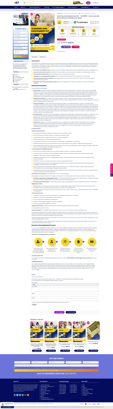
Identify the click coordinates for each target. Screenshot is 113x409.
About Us (23, 7)
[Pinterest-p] (20, 395)
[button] (61, 39)
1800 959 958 (70, 373)
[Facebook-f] (15, 395)
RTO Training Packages (58, 7)
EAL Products (18, 9)
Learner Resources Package (40, 88)
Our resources (35, 228)
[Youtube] (28, 395)
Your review (35, 286)
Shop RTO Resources (34, 7)
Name (33, 293)
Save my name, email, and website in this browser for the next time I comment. (51, 302)
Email (33, 297)
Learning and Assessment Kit (71, 13)
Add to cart (67, 47)
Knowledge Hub (85, 7)
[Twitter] (17, 395)
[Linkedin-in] (22, 395)
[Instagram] (25, 395)
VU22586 (93, 13)
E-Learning (46, 7)
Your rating (34, 282)
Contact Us (96, 7)
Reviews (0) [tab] (42, 57)
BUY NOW (76, 47)
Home (15, 7)
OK (91, 13)
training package (63, 66)
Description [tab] (34, 57)
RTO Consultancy (72, 7)
